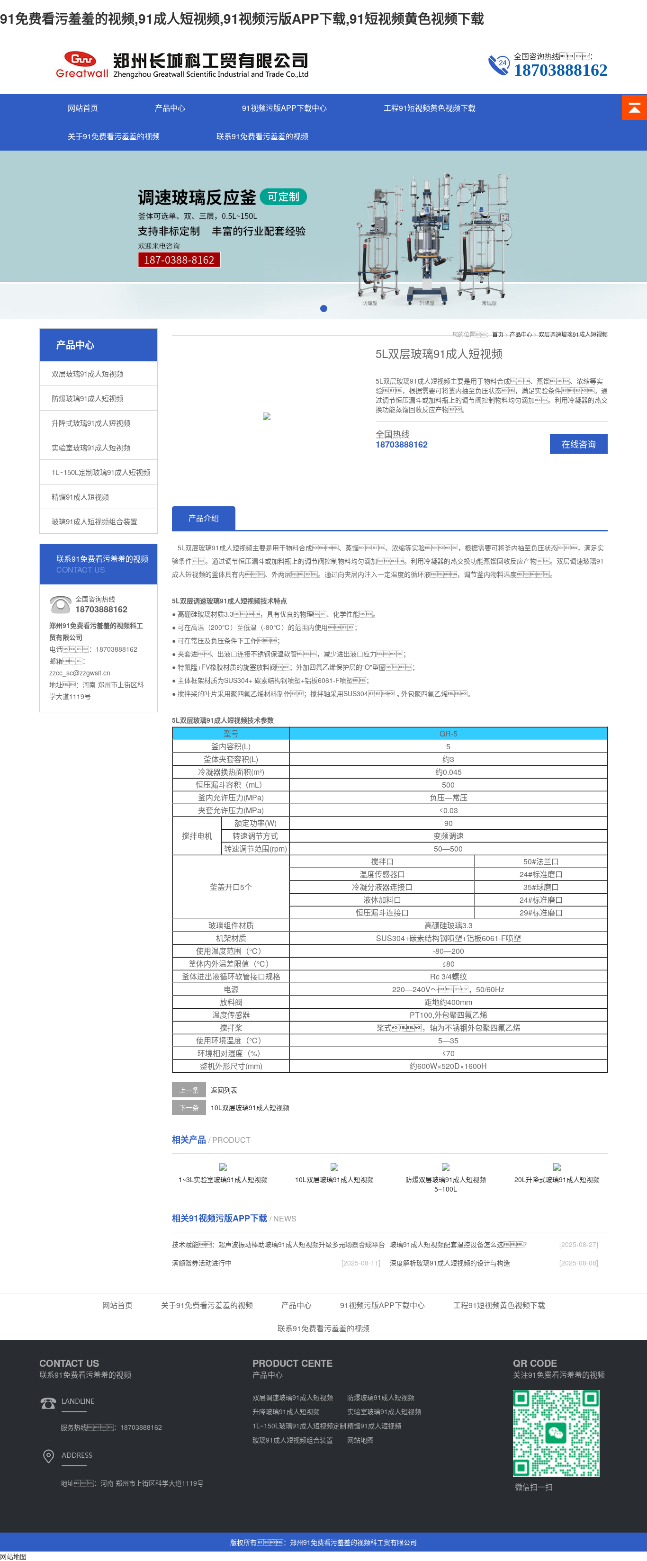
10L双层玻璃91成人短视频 (250, 1107)
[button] (323, 308)
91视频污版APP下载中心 (284, 107)
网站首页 (83, 107)
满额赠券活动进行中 (202, 1262)
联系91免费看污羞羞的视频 (262, 136)
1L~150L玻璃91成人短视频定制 (299, 1425)
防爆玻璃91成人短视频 (87, 398)
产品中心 (170, 107)
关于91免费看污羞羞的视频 (114, 136)
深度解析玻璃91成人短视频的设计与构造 (450, 1262)
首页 (497, 334)
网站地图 (360, 1439)
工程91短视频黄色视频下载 (430, 107)
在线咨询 (579, 444)
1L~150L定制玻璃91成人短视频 (101, 472)
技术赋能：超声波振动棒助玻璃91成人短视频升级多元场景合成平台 (278, 1244)
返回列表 (224, 1089)
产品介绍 (204, 517)
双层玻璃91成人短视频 (87, 373)
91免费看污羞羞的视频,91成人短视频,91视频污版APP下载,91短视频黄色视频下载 (242, 18)
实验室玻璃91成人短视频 (91, 447)
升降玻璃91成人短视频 (286, 1411)
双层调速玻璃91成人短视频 (573, 334)
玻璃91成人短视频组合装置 (94, 521)
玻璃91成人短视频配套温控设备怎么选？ (460, 1244)
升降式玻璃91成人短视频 (91, 423)
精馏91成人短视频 (80, 497)
